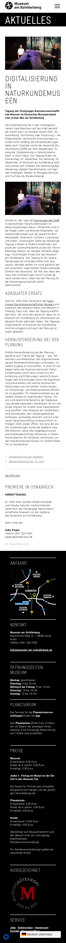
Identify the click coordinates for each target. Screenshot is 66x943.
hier (38, 715)
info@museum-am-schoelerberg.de (31, 650)
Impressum (41, 927)
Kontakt (14, 931)
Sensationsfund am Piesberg (26, 456)
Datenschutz (25, 927)
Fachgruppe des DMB (46, 220)
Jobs (13, 927)
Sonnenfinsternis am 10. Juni (26, 461)
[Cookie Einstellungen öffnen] (6, 938)
